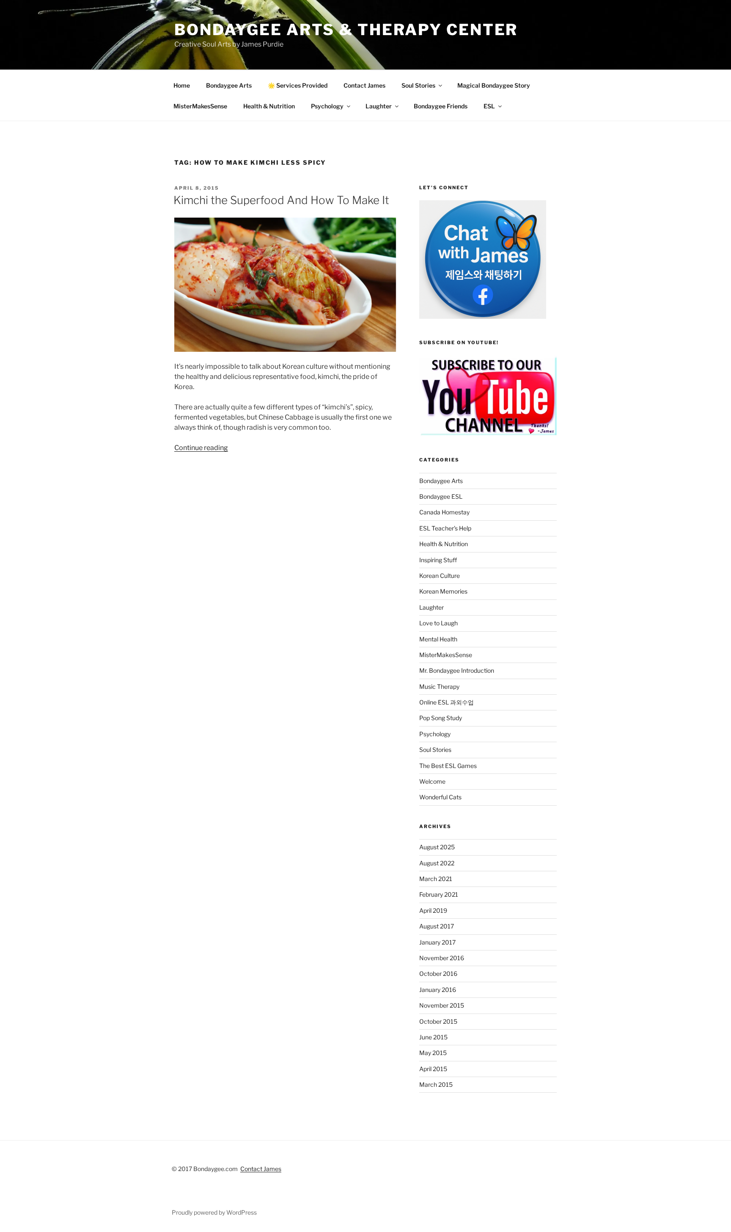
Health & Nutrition (269, 106)
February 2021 (438, 894)
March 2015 (436, 1084)
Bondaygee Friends (440, 106)
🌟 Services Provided (297, 85)
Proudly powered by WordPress (214, 1212)
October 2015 (438, 1021)
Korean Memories (443, 591)
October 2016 (438, 973)
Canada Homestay (444, 512)
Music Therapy (439, 686)
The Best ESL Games (448, 765)
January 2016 (437, 989)
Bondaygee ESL (440, 496)
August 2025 (437, 847)
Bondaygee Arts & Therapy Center (346, 29)
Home (181, 85)
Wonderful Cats (440, 797)
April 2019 (433, 910)
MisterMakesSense (200, 106)
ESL (489, 106)
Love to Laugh (438, 623)
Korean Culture (439, 575)
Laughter (379, 106)
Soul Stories (418, 85)
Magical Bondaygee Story (493, 85)
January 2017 (437, 942)
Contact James (364, 85)
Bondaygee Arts (229, 85)
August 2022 (436, 863)
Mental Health (438, 639)
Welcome (432, 781)
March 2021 (435, 878)
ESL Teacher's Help (445, 528)
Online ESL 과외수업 (446, 702)
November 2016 (441, 957)
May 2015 (433, 1052)
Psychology (327, 106)
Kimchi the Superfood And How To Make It (281, 200)
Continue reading (201, 448)
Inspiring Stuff (438, 560)
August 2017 (436, 926)
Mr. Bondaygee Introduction (456, 670)
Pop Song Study (440, 717)
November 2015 (441, 1005)
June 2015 (433, 1037)
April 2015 (433, 1068)
